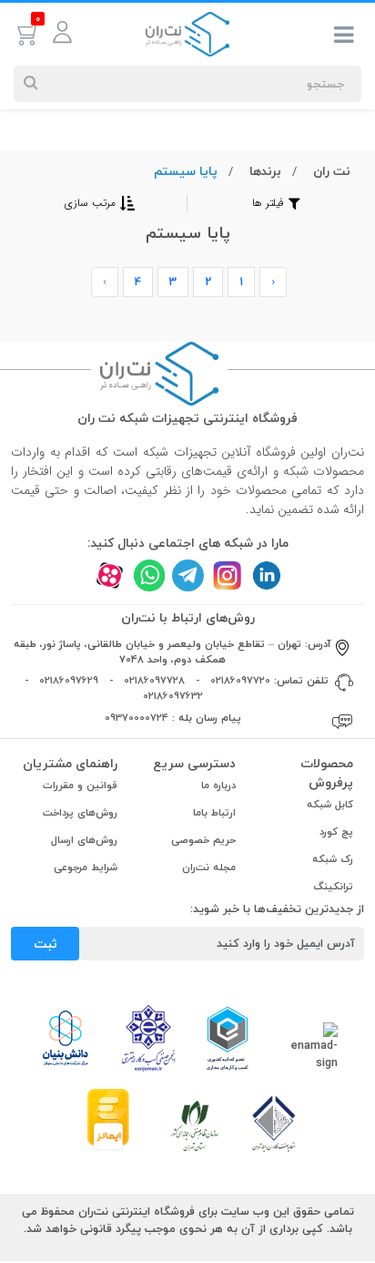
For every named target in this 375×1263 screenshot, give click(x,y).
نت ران (331, 170)
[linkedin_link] (266, 575)
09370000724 (136, 717)
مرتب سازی (90, 202)
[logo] (187, 33)
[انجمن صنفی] (148, 1037)
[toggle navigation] (344, 38)
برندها (265, 170)
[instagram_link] (227, 575)
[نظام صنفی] (194, 1124)
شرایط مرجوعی (85, 867)
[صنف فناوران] (274, 1123)
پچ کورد (336, 831)
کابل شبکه (330, 804)
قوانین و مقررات (80, 785)
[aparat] (109, 575)
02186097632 (173, 695)
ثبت (45, 943)
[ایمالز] (108, 1118)
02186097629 (68, 680)
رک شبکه (332, 859)
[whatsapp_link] (148, 575)
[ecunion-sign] (227, 1038)
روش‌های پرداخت (80, 812)
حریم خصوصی (203, 839)
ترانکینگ (333, 886)
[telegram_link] (188, 575)
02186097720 (240, 680)
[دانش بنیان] (64, 1037)
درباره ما (218, 785)
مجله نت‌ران (209, 867)
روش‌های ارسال (84, 839)
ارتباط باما (214, 812)
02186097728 (154, 680)
